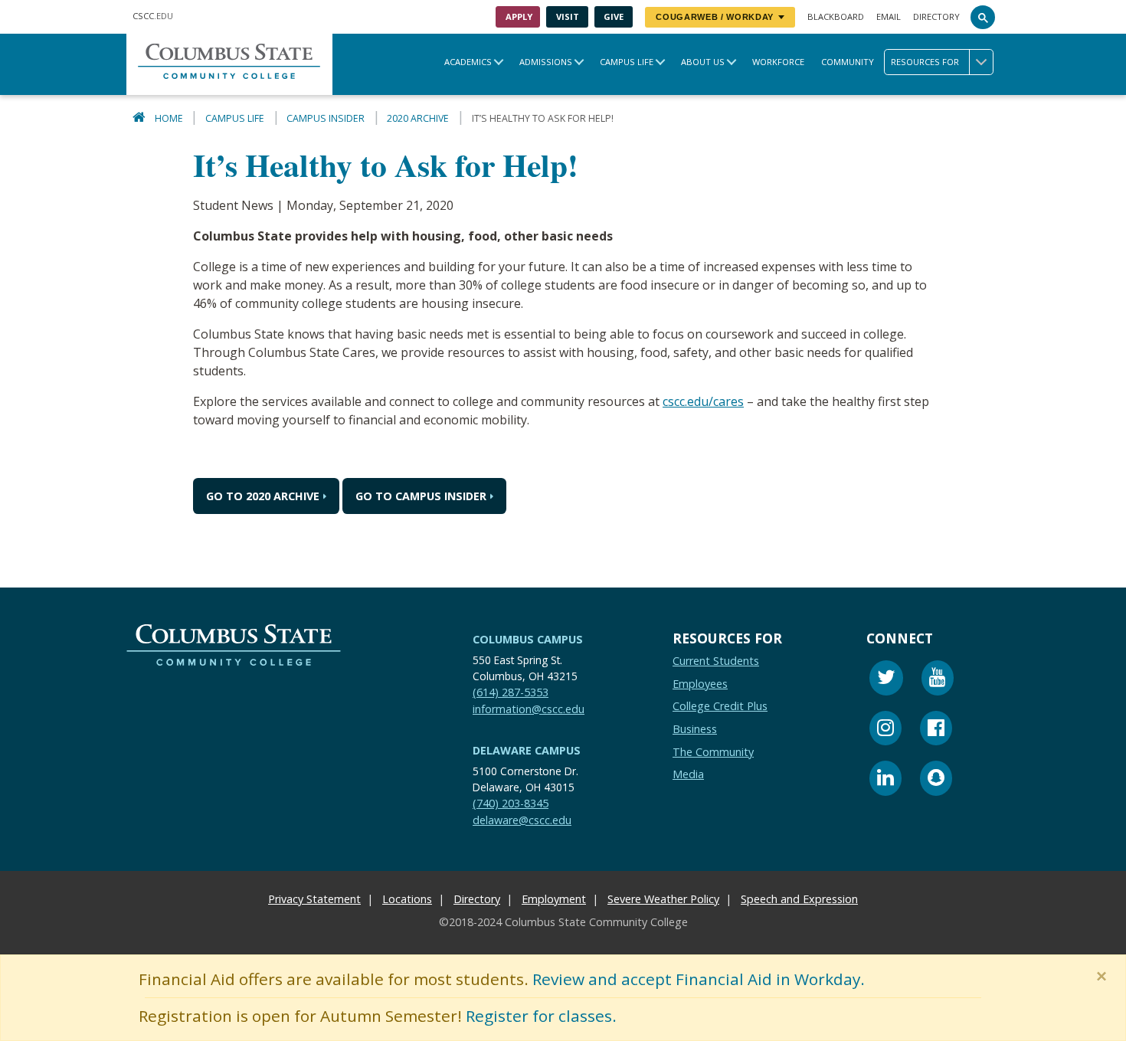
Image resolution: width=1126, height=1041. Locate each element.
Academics (468, 61)
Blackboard (835, 16)
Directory (936, 16)
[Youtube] (937, 680)
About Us (703, 61)
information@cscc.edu (528, 709)
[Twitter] (886, 680)
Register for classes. (541, 1015)
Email (888, 16)
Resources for (925, 61)
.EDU (153, 15)
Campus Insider (325, 118)
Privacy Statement (314, 899)
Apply (519, 16)
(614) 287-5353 (510, 692)
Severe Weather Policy (663, 899)
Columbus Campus (528, 639)
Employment (554, 899)
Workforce (778, 61)
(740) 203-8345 (510, 803)
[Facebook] (936, 730)
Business (695, 729)
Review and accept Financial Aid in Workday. (698, 979)
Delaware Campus (527, 750)
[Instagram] (885, 730)
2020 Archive (418, 118)
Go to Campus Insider (420, 496)
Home (169, 118)
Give (614, 16)
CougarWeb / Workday (715, 16)
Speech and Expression (799, 899)
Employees (700, 683)
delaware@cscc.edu (522, 820)
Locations (407, 899)
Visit (567, 16)
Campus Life (626, 61)
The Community (713, 752)
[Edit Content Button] (9, 1031)
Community (847, 61)
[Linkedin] (885, 780)
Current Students (716, 660)
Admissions (545, 61)
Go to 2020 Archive (262, 496)
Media (688, 774)
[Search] (983, 17)
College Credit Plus (720, 706)
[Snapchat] (936, 780)
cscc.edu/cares (703, 401)
